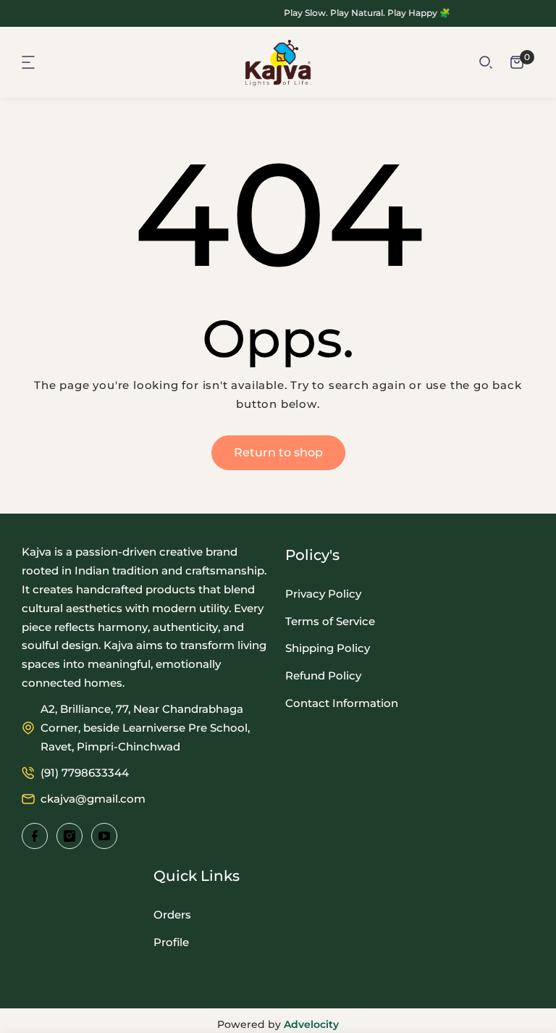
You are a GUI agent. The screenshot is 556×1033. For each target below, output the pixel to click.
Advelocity (311, 1024)
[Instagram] (69, 836)
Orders (172, 914)
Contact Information (341, 703)
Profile (171, 942)
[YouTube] (104, 836)
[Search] (485, 62)
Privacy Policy (323, 594)
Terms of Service (330, 621)
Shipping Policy (327, 648)
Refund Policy (323, 675)
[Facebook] (35, 836)
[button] (29, 62)
